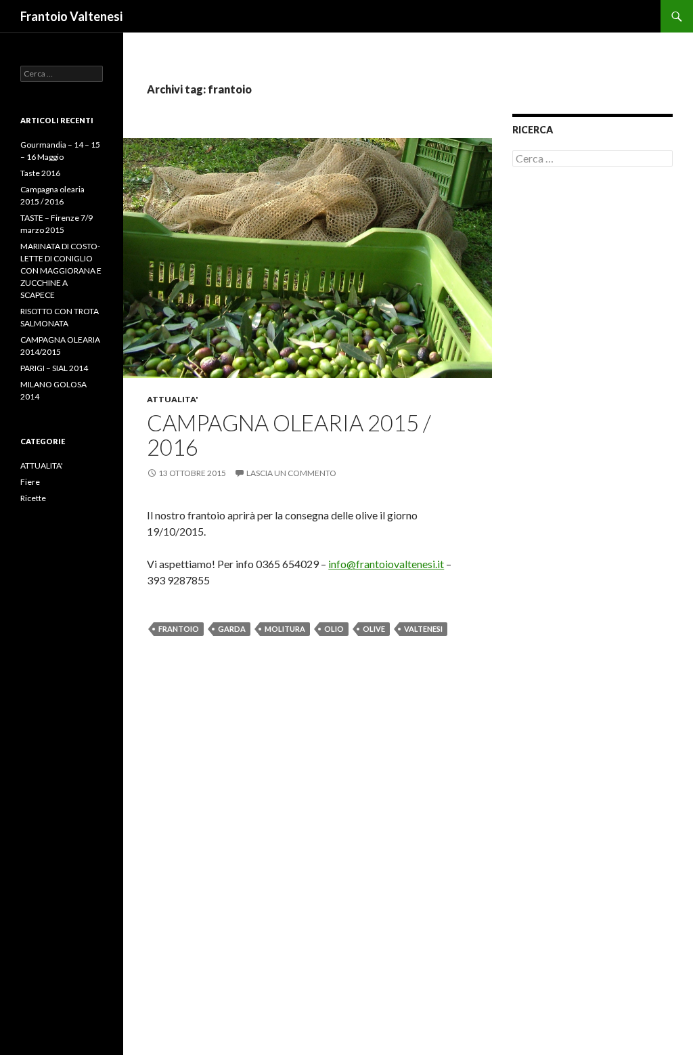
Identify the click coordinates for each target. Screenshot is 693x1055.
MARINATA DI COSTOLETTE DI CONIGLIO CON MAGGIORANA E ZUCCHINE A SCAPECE (61, 270)
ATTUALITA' (172, 399)
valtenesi (423, 628)
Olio (334, 628)
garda (232, 628)
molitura (285, 628)
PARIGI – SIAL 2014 (54, 368)
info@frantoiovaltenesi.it (386, 563)
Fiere (30, 482)
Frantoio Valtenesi (71, 16)
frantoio (178, 628)
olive (374, 628)
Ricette (33, 498)
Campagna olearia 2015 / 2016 (289, 434)
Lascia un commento (291, 473)
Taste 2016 (40, 173)
